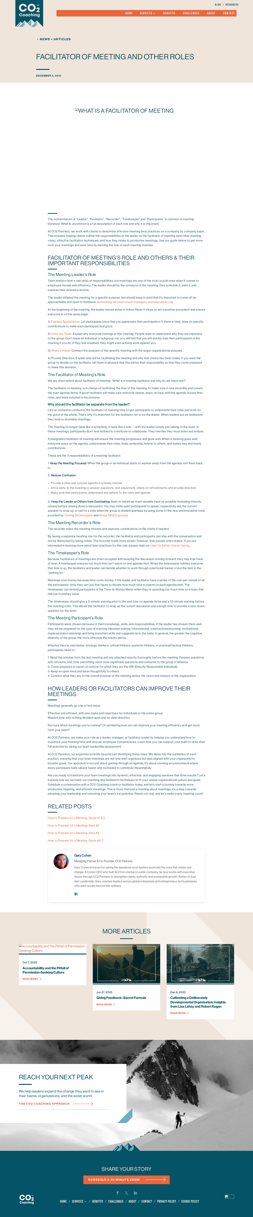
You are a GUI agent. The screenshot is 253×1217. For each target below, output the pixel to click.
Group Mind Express (112, 515)
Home (129, 13)
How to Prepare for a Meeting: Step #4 (73, 833)
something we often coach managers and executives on (135, 302)
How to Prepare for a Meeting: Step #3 (73, 825)
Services (146, 13)
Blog (218, 5)
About (211, 13)
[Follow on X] (126, 1193)
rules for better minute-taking (169, 545)
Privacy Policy (166, 1202)
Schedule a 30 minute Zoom (114, 1179)
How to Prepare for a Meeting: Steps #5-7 (75, 840)
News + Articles (55, 39)
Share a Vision (60, 350)
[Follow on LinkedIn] (135, 1193)
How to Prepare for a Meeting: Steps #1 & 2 (76, 818)
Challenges (191, 13)
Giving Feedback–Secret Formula (121, 997)
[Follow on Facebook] (117, 1193)
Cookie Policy (190, 1202)
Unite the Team (61, 333)
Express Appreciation (65, 321)
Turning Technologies (78, 515)
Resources (232, 5)
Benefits (169, 13)
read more (30, 979)
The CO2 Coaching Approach (44, 1103)
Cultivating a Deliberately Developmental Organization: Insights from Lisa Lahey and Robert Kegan (198, 1002)
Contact (229, 13)
